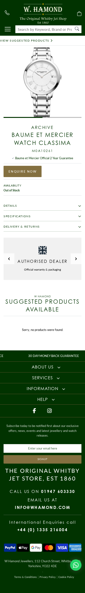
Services (43, 377)
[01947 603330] (7, 12)
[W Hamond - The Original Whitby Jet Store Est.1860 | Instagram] (50, 411)
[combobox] (48, 29)
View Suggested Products (24, 40)
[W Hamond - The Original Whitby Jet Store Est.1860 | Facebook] (35, 411)
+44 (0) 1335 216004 (42, 529)
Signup (43, 459)
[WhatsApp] (75, 565)
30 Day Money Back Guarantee (48, 356)
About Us (43, 366)
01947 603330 (58, 491)
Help (43, 399)
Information (43, 388)
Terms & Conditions (25, 576)
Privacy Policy (47, 576)
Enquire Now (22, 171)
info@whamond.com (42, 507)
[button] (9, 258)
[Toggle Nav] (8, 29)
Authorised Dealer (42, 261)
